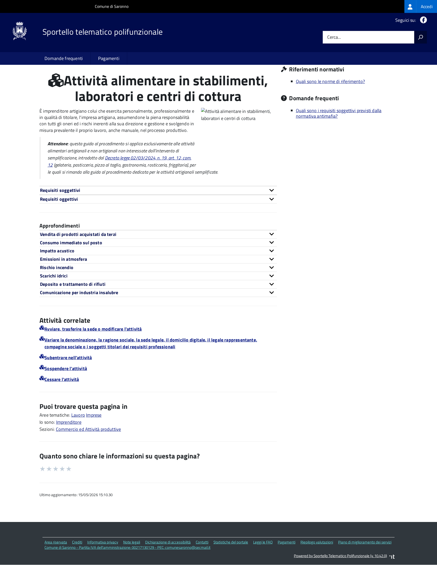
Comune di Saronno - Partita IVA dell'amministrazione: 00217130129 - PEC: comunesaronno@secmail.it (127, 547)
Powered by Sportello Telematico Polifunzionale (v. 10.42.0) (340, 556)
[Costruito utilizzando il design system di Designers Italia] (392, 557)
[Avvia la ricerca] (420, 37)
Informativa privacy (102, 542)
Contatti (202, 542)
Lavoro (78, 415)
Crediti (77, 542)
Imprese (93, 415)
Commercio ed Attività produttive (88, 429)
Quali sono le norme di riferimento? (330, 81)
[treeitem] (420, 6)
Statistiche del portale (230, 542)
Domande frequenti (64, 58)
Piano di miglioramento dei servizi (364, 542)
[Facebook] (422, 20)
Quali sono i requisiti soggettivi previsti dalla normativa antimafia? (339, 113)
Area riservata (56, 542)
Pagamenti (108, 58)
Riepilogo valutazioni (316, 542)
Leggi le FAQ (263, 542)
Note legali (131, 542)
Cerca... (334, 37)
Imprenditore (68, 422)
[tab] (158, 190)
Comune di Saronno (111, 6)
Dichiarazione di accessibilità (168, 542)
